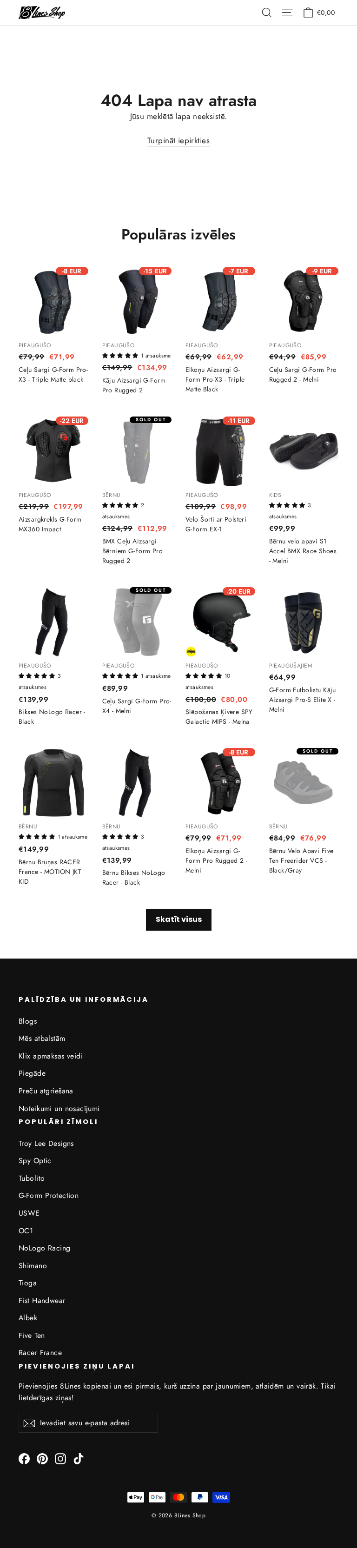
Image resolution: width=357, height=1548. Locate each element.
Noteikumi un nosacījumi (59, 1108)
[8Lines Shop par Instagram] (60, 1457)
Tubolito (32, 1178)
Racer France (40, 1352)
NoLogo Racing (45, 1248)
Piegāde (32, 1073)
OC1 (26, 1230)
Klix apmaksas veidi (51, 1056)
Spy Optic (35, 1160)
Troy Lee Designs (46, 1143)
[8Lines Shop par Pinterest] (42, 1457)
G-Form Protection (49, 1195)
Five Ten (32, 1335)
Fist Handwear (42, 1300)
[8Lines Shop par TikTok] (78, 1457)
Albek (28, 1317)
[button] (121, 354)
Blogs (28, 1021)
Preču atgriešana (46, 1090)
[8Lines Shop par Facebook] (24, 1457)
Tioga (28, 1282)
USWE (29, 1213)
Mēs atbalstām (42, 1038)
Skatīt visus (179, 919)
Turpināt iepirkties (178, 140)
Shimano (33, 1265)
